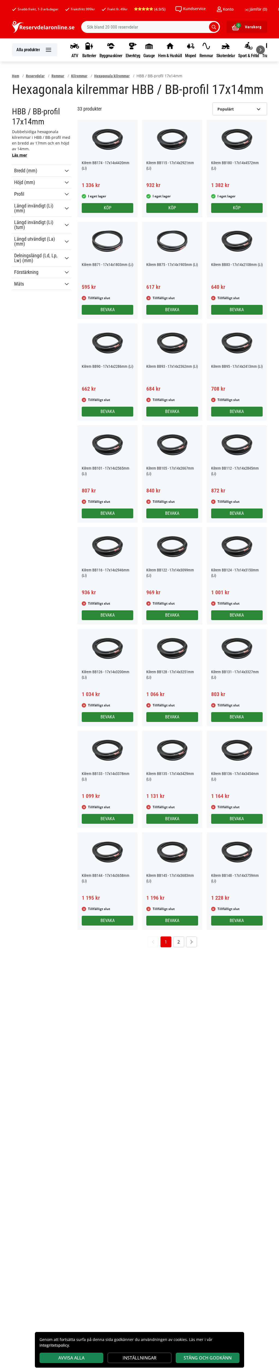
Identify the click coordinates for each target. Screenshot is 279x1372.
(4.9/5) (159, 9)
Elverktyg (133, 55)
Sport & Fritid (248, 55)
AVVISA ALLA (71, 1358)
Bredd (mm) (25, 170)
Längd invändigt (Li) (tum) (33, 225)
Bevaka (108, 309)
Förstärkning (26, 272)
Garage (149, 55)
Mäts (19, 283)
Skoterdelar (225, 55)
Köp (107, 207)
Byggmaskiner (110, 55)
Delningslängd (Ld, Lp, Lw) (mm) (35, 258)
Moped (190, 55)
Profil (19, 194)
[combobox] (150, 27)
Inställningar (139, 1358)
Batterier (89, 55)
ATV (74, 55)
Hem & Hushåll (170, 55)
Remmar (206, 55)
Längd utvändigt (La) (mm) (34, 241)
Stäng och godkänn (208, 1358)
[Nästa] (260, 49)
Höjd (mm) (24, 182)
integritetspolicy (54, 1345)
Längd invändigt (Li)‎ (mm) (33, 208)
